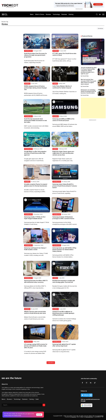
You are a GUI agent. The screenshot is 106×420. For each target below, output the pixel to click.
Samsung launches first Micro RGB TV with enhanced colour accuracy (36, 281)
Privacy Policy (7, 415)
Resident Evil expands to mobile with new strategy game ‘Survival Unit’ (63, 281)
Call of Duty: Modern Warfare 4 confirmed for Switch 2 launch (62, 87)
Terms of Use (17, 415)
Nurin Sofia (60, 36)
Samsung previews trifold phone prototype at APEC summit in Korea (63, 217)
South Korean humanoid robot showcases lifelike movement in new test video (35, 120)
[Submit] (44, 405)
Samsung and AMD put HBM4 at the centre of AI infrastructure (63, 119)
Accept (39, 414)
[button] (101, 49)
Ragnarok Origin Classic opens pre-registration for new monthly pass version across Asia (63, 153)
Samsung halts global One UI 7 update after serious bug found (64, 345)
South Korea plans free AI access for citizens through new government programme (35, 55)
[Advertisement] (93, 108)
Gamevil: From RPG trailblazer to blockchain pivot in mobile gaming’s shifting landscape (63, 313)
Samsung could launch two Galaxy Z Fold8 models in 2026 (35, 248)
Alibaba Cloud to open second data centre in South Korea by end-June (35, 312)
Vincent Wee (85, 76)
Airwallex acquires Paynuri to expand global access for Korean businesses (35, 185)
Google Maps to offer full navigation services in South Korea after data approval (35, 153)
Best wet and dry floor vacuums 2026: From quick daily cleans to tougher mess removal (88, 82)
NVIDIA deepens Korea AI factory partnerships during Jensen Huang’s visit (35, 87)
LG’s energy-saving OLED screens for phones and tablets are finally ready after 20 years (35, 345)
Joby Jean (32, 36)
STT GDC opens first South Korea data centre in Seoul (64, 54)
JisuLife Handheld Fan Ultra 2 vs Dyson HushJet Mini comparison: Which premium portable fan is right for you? (89, 70)
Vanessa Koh (61, 294)
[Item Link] (36, 41)
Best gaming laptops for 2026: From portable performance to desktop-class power (92, 59)
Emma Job (32, 199)
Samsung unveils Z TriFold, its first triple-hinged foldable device (34, 217)
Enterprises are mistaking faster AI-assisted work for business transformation (88, 91)
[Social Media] (82, 382)
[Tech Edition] (10, 5)
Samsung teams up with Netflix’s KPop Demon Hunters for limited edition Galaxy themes (64, 249)
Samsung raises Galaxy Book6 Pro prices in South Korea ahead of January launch (64, 185)
